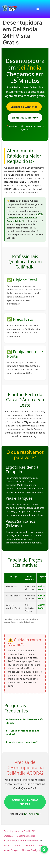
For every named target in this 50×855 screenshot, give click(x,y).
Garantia (30, 845)
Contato (17, 845)
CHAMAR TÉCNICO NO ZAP (25, 802)
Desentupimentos (26, 835)
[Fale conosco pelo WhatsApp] (44, 849)
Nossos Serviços (31, 850)
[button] (37, 9)
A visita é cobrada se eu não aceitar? (22, 732)
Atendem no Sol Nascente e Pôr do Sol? (24, 721)
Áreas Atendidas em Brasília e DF (20, 840)
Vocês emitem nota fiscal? (23, 742)
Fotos (6, 845)
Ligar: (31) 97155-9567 (25, 117)
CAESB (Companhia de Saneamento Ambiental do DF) (25, 217)
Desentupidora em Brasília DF (19, 831)
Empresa (8, 835)
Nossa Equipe (10, 850)
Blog (41, 845)
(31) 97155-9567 (32, 813)
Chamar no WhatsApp (24, 106)
